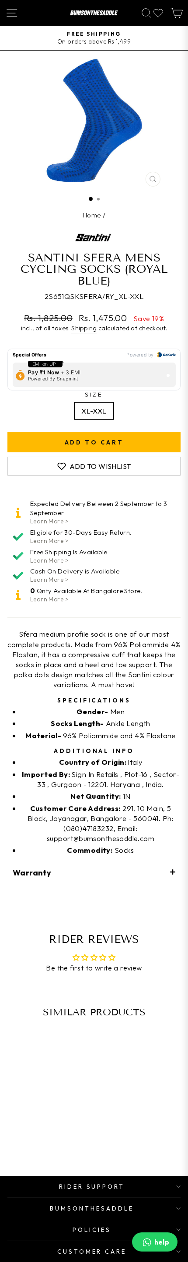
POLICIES (92, 1229)
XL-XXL (93, 410)
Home (92, 215)
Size (94, 394)
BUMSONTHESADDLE (92, 1208)
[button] (94, 872)
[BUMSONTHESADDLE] (94, 12)
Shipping (84, 328)
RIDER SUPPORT (92, 1186)
